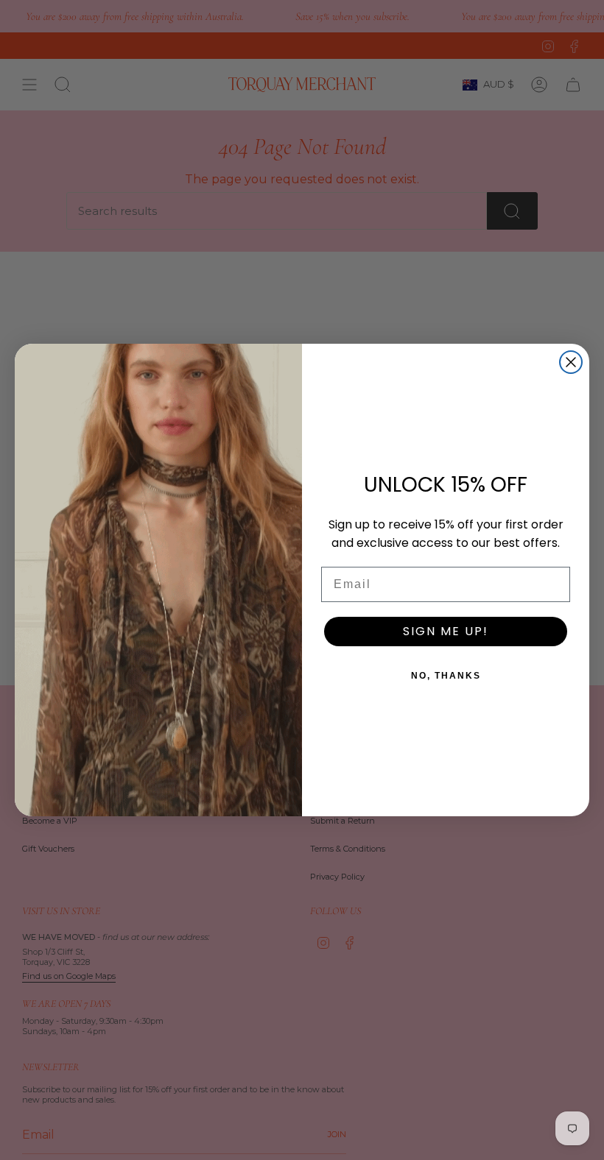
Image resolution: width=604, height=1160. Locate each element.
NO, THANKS (446, 676)
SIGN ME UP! (445, 631)
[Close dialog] (571, 362)
